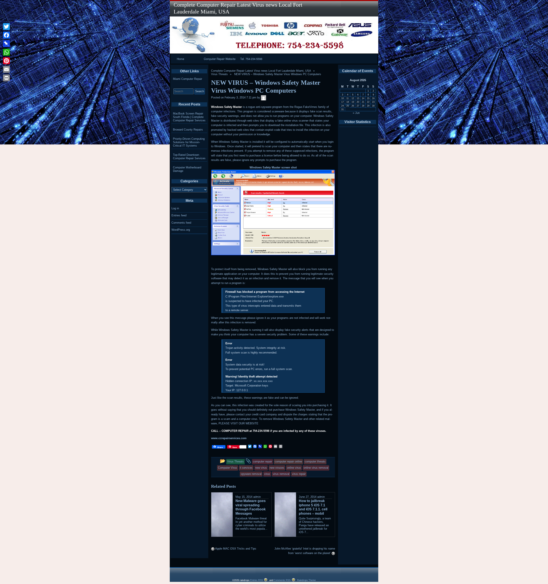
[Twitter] (6, 26)
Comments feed (181, 222)
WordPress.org (180, 229)
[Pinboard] (6, 43)
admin (257, 496)
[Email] (6, 69)
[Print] (6, 78)
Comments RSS (282, 580)
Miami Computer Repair (187, 78)
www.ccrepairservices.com (229, 438)
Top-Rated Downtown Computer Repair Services (189, 156)
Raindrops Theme (306, 580)
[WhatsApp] (6, 52)
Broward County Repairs (188, 129)
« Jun (356, 112)
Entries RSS (256, 580)
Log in (175, 208)
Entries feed (178, 215)
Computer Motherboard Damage (187, 169)
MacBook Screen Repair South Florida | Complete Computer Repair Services (189, 117)
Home (180, 59)
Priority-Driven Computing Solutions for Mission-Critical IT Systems (189, 142)
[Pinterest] (6, 60)
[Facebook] (6, 35)
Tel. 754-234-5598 (251, 59)
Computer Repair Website (219, 59)
